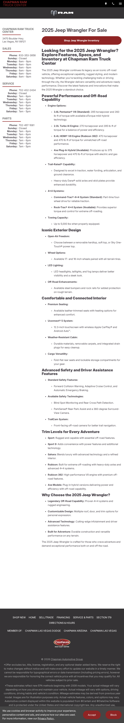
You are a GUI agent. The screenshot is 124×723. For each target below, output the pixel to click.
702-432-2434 (27, 90)
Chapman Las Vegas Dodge (43, 630)
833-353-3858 (27, 55)
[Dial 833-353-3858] (113, 3)
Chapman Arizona (75, 630)
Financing (63, 617)
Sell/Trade (46, 617)
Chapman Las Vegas (103, 630)
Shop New (19, 617)
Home (32, 617)
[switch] (120, 3)
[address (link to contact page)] (105, 3)
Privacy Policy (46, 718)
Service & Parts (83, 617)
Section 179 (103, 617)
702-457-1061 (26, 125)
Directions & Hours (62, 622)
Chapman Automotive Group (67, 659)
